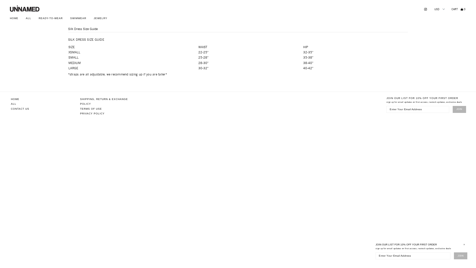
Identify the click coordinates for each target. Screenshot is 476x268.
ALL (28, 18)
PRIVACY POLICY (92, 113)
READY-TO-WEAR (51, 18)
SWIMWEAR (78, 18)
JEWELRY (100, 18)
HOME (14, 18)
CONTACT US (20, 108)
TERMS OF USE (91, 108)
